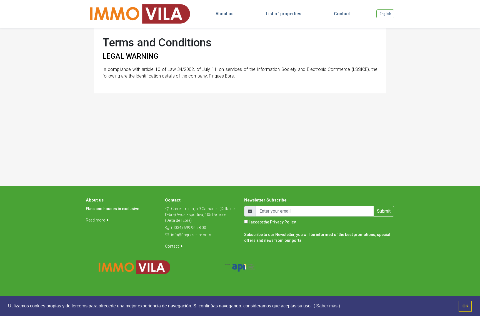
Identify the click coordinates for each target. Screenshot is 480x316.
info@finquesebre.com (191, 235)
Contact (172, 246)
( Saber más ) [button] (327, 305)
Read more (96, 220)
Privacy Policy (283, 222)
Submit (384, 211)
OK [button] (465, 306)
